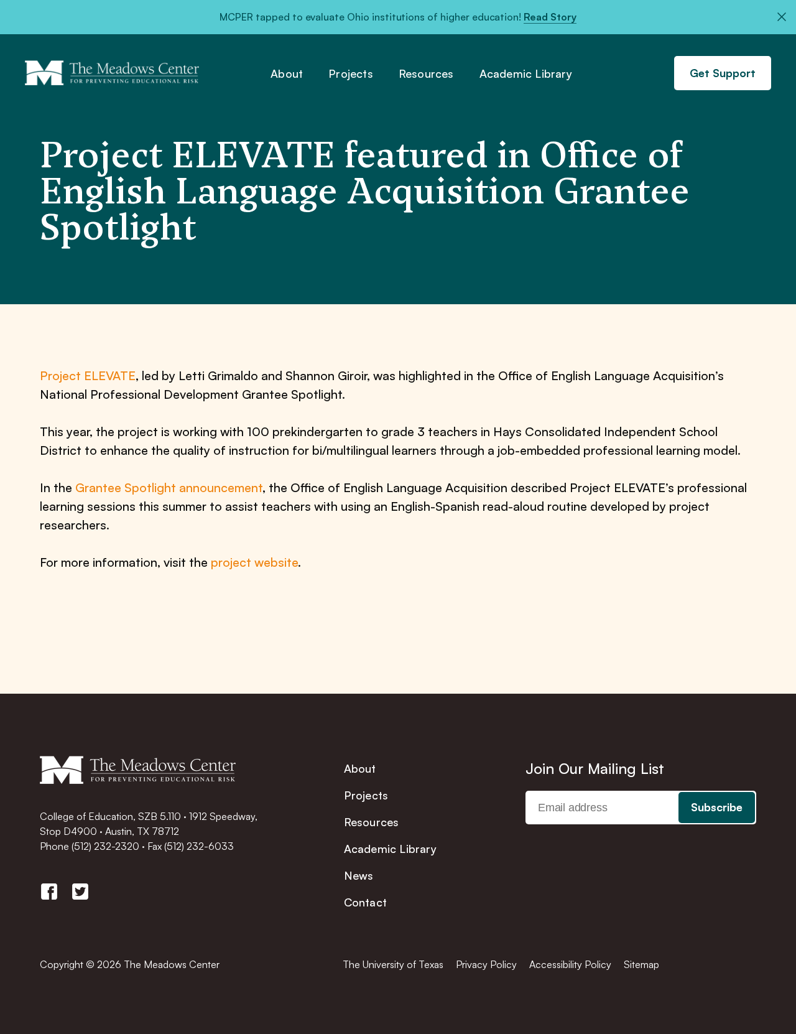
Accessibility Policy (570, 964)
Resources (426, 74)
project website (254, 562)
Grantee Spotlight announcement (168, 487)
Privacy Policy (486, 964)
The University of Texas (393, 964)
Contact (365, 902)
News (359, 875)
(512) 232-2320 (105, 846)
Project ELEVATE (88, 375)
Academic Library (525, 74)
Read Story (550, 17)
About (287, 74)
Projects (350, 74)
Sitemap (641, 964)
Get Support (723, 73)
